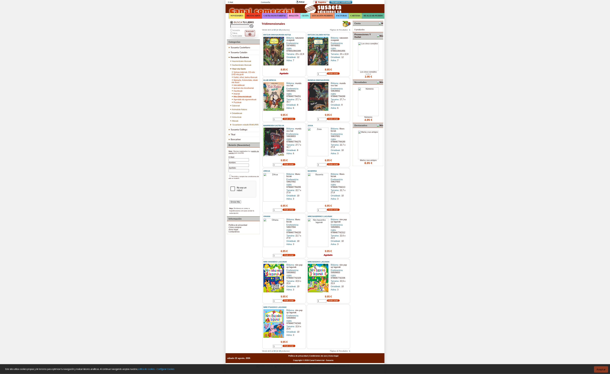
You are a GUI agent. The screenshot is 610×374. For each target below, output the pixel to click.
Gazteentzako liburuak (241, 65)
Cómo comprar (235, 227)
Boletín (293, 15)
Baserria (312, 171)
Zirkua (266, 171)
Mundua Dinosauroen (318, 80)
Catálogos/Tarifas (275, 15)
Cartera (355, 15)
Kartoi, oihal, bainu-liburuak (245, 77)
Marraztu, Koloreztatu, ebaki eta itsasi (245, 81)
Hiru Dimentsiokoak (242, 97)
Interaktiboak (239, 85)
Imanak (237, 94)
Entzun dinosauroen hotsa (277, 35)
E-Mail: (230, 2)
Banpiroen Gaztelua (273, 126)
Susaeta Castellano (240, 47)
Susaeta (236, 30)
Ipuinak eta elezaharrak (244, 88)
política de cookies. (146, 369)
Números (368, 117)
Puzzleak (237, 102)
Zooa (310, 126)
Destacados (253, 15)
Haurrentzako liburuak (241, 61)
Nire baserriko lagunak (320, 216)
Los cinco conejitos (368, 72)
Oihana (266, 216)
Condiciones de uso (318, 356)
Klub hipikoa (269, 80)
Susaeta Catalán (239, 52)
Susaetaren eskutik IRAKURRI (245, 125)
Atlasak (235, 121)
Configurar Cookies (165, 369)
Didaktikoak (237, 113)
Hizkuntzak (236, 117)
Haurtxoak (238, 91)
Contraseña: (265, 2)
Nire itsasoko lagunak (275, 307)
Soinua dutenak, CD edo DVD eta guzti (243, 73)
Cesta (305, 15)
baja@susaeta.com (236, 211)
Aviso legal (233, 229)
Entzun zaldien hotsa (319, 35)
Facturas (341, 15)
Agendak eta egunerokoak (245, 99)
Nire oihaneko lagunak (275, 262)
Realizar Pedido (373, 15)
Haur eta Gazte (239, 69)
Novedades (236, 15)
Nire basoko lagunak (318, 262)
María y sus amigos (368, 160)
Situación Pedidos (322, 15)
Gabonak (236, 106)
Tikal (235, 33)
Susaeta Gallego (239, 129)
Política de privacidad (238, 225)
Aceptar (601, 369)
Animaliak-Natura (239, 109)
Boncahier (237, 36)
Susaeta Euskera (240, 57)
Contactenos (234, 232)
